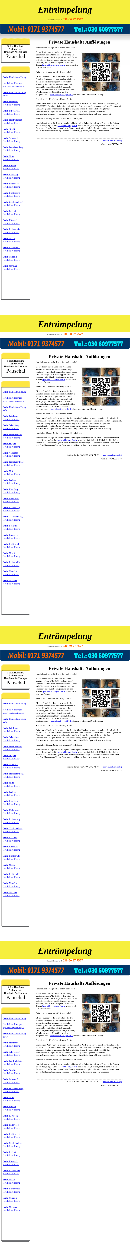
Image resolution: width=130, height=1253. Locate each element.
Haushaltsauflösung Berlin (61, 94)
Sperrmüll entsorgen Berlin (53, 65)
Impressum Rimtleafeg (112, 140)
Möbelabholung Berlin (67, 125)
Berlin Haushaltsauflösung (14, 77)
